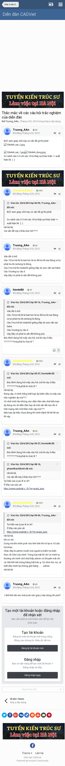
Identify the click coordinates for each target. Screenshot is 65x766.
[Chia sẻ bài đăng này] (59, 133)
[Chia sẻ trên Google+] (15, 715)
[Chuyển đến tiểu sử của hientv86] (7, 291)
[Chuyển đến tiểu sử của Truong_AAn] (7, 131)
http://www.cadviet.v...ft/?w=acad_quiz (24, 488)
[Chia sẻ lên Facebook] (9, 715)
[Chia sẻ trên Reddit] (32, 715)
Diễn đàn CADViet (19, 14)
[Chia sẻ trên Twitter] (4, 715)
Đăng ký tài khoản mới (32, 648)
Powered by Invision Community (32, 760)
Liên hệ (39, 753)
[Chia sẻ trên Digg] (21, 715)
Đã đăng (26, 133)
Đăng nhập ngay (33, 675)
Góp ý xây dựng (52, 121)
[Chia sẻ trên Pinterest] (49, 715)
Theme (26, 753)
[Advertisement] (32, 54)
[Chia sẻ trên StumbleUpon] (37, 715)
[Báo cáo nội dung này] (55, 133)
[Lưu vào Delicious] (26, 715)
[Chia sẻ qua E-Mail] (43, 715)
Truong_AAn (12, 121)
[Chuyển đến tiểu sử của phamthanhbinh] (7, 192)
